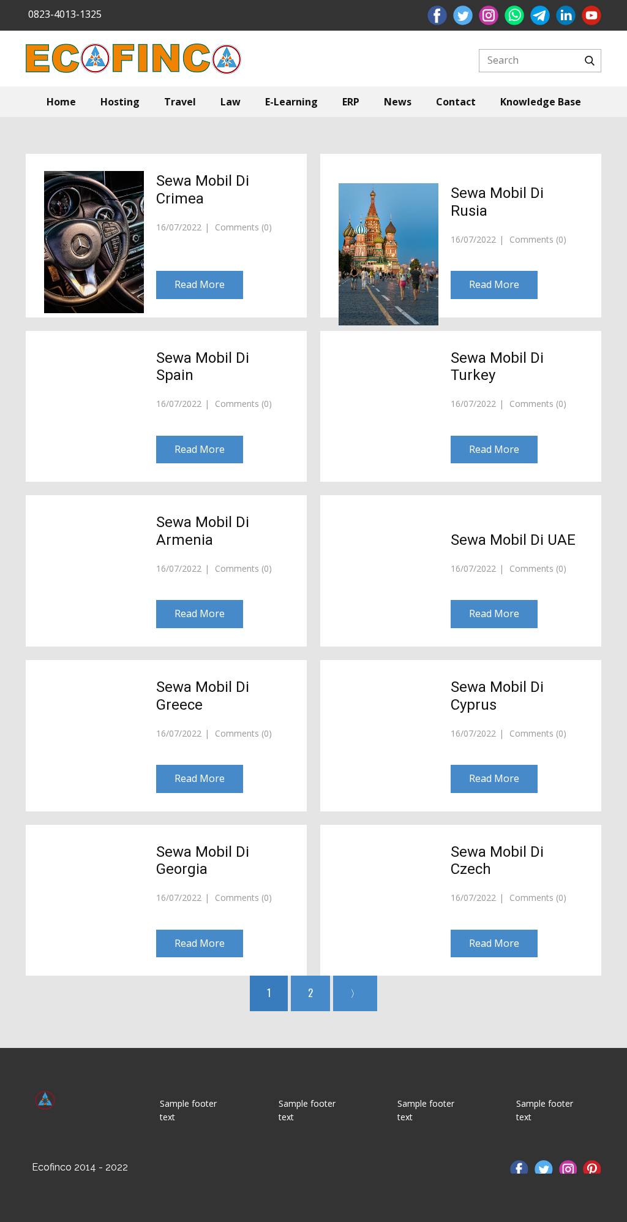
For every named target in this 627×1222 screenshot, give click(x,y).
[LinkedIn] (566, 15)
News (397, 101)
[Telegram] (540, 15)
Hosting (120, 101)
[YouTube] (591, 15)
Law (230, 101)
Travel (180, 101)
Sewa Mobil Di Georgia (202, 860)
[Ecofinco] (45, 1106)
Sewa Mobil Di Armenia (202, 531)
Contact (456, 101)
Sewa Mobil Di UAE (513, 539)
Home (61, 101)
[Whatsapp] (514, 15)
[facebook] (437, 15)
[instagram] (488, 15)
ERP (350, 101)
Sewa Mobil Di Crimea (202, 189)
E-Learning (291, 101)
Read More (200, 284)
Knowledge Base (540, 101)
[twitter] (463, 15)
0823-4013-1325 (64, 14)
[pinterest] (592, 1167)
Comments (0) (242, 227)
